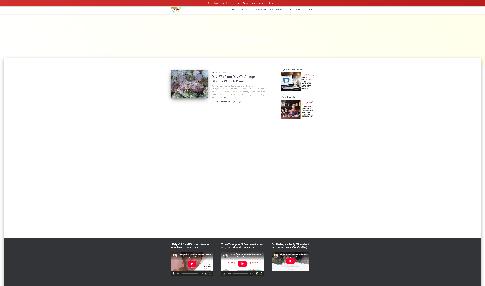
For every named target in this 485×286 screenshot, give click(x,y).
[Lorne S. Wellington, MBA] (176, 9)
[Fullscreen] (210, 273)
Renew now (248, 3)
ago (236, 102)
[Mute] (206, 273)
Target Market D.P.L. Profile (281, 9)
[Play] (174, 273)
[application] (192, 264)
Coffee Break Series (240, 9)
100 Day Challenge (219, 72)
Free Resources (258, 9)
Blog (298, 9)
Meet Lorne (308, 9)
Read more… (228, 97)
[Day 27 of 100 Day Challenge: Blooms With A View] (189, 84)
